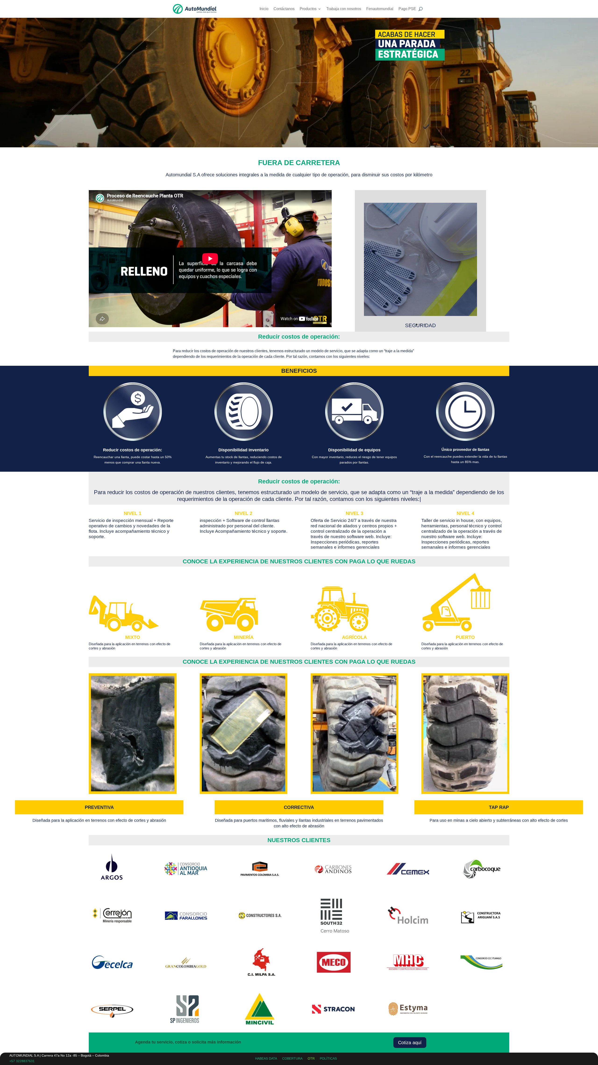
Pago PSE (407, 9)
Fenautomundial (379, 9)
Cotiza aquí (410, 1042)
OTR (311, 1058)
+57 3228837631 (22, 1061)
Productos (308, 9)
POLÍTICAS (328, 1058)
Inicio (264, 9)
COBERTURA (292, 1058)
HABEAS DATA (266, 1058)
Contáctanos (284, 9)
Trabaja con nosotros (343, 9)
